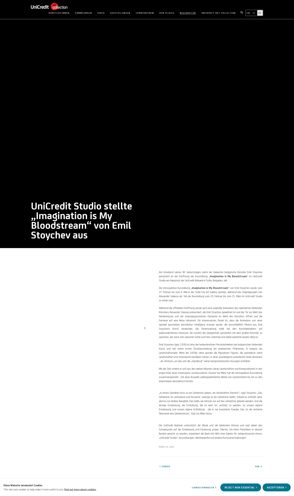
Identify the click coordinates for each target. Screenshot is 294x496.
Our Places (166, 13)
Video (101, 13)
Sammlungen (83, 13)
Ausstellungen (120, 13)
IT (254, 13)
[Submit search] (242, 12)
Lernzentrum (145, 13)
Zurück (166, 466)
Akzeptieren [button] (275, 487)
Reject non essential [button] (240, 487)
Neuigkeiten (188, 13)
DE (260, 13)
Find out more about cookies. (80, 489)
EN (248, 13)
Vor (145, 328)
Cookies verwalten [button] (203, 487)
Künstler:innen (59, 13)
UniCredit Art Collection (52, 6)
